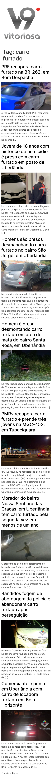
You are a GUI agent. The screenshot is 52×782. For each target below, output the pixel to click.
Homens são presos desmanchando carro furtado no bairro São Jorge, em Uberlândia (23, 247)
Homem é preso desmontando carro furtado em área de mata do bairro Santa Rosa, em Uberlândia (23, 334)
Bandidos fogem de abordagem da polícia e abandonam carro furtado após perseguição (25, 604)
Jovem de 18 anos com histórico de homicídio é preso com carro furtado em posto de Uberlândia (25, 156)
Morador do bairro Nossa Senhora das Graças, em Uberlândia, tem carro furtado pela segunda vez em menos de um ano (25, 511)
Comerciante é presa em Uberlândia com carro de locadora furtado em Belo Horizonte (23, 694)
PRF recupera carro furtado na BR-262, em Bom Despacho (25, 72)
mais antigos (9, 773)
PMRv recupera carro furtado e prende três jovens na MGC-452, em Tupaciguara (23, 422)
